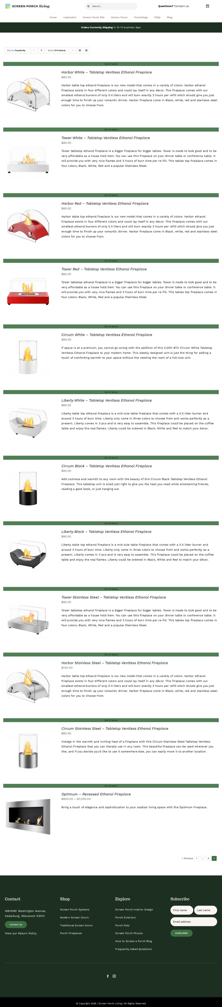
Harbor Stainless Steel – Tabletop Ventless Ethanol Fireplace (114, 663)
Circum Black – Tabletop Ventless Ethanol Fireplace (106, 466)
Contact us (181, 6)
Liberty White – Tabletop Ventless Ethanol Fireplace (106, 400)
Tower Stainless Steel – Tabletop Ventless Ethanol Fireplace (113, 597)
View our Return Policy (21, 933)
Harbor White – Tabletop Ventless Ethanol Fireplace (106, 72)
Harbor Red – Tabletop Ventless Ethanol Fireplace (105, 203)
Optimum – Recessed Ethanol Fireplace (96, 794)
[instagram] (114, 976)
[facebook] (107, 976)
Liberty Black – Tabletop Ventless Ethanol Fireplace (106, 532)
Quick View (28, 95)
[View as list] (86, 50)
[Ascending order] (41, 50)
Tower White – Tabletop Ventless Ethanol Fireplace (105, 138)
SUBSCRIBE (181, 933)
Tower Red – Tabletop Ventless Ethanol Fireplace (104, 269)
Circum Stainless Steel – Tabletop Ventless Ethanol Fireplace (114, 728)
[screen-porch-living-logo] (27, 4)
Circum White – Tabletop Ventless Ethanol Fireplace (106, 335)
